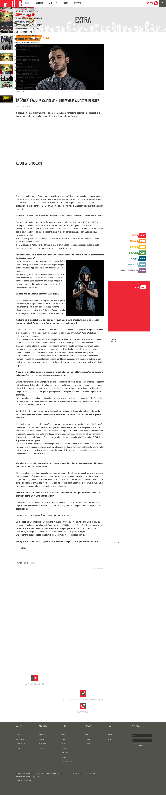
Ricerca (87, 739)
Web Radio (53, 3)
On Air (109, 739)
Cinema (64, 744)
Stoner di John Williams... (9, 15)
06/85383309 (83, 712)
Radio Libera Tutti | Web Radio (11, 3)
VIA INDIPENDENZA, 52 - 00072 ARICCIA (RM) (83, 700)
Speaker (41, 739)
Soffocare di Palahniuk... (9, 36)
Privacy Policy (19, 780)
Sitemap (87, 744)
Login (86, 734)
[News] (132, 235)
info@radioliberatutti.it (34, 684)
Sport (64, 757)
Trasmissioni (43, 744)
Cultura (64, 748)
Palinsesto (42, 734)
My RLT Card (20, 739)
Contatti (19, 748)
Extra (65, 3)
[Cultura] (132, 252)
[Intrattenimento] (132, 270)
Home (27, 3)
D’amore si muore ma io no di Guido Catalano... (17, 20)
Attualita (65, 753)
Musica (32, 563)
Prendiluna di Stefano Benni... (11, 9)
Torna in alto (99, 568)
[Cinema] (132, 247)
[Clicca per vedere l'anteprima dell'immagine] (60, 67)
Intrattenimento (67, 762)
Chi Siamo (19, 734)
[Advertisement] (60, 143)
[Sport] (132, 258)
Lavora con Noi (21, 744)
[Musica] (132, 241)
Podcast (77, 3)
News (63, 734)
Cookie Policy (27, 780)
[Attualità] (132, 264)
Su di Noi (39, 3)
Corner (41, 748)
